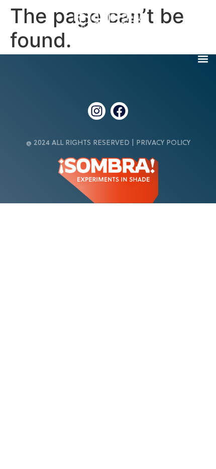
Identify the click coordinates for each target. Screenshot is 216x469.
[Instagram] (96, 111)
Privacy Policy (163, 143)
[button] (202, 58)
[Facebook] (119, 111)
